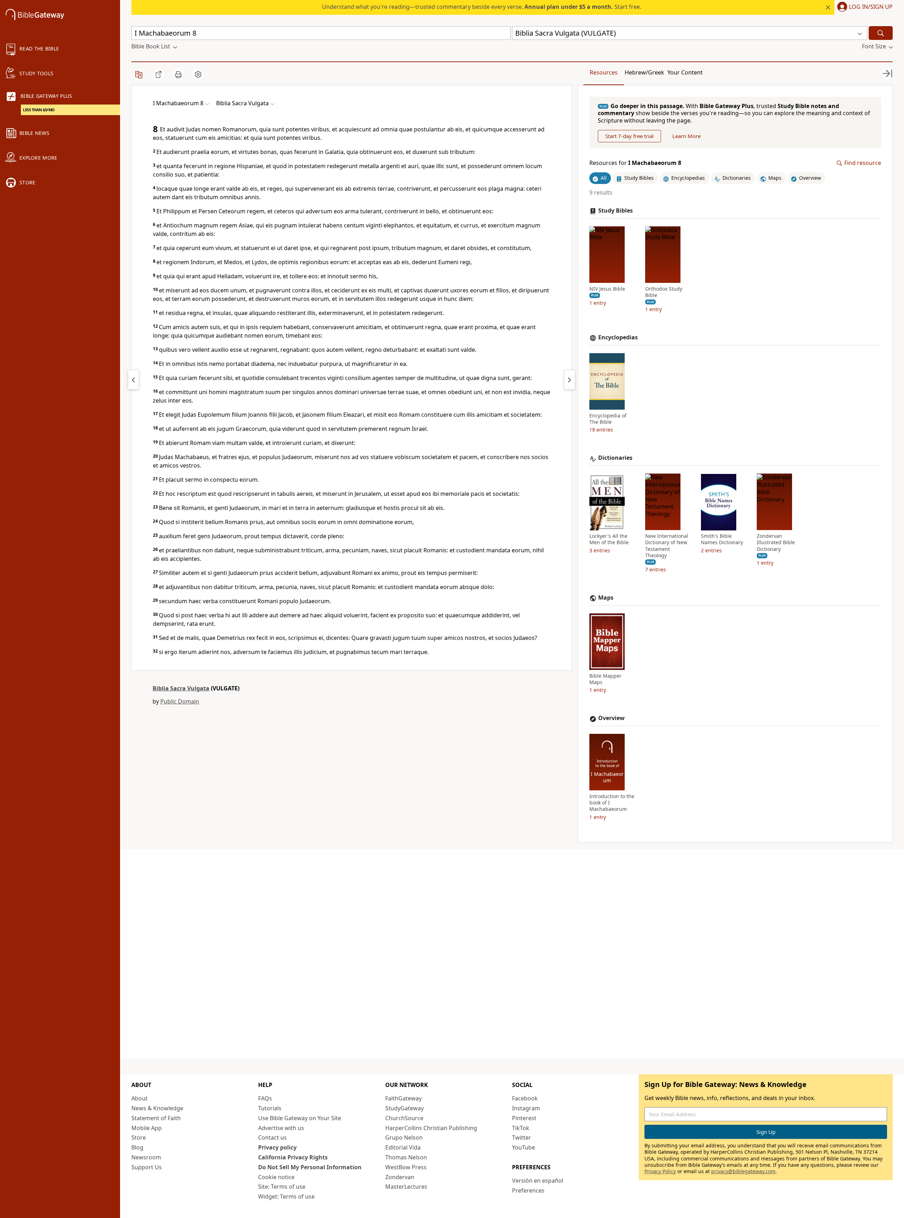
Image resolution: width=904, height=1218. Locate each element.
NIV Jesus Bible (607, 289)
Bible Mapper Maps (605, 679)
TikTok (520, 1128)
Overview (611, 718)
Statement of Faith (156, 1118)
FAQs (265, 1098)
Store (138, 1137)
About (139, 1098)
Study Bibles (615, 210)
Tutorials (269, 1108)
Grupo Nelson (404, 1137)
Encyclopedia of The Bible (607, 418)
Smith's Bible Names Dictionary (722, 539)
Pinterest (524, 1118)
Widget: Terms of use (286, 1196)
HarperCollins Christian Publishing (431, 1128)
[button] (863, 7)
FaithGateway (403, 1098)
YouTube (523, 1147)
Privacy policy (277, 1147)
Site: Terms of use (281, 1186)
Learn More (686, 136)
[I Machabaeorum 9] (569, 380)
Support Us (146, 1167)
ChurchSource (404, 1118)
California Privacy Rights (293, 1157)
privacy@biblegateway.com (743, 1171)
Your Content (685, 72)
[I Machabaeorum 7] (133, 380)
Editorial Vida (403, 1147)
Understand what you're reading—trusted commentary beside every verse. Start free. (481, 7)
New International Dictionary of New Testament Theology (666, 546)
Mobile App (146, 1128)
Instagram (526, 1108)
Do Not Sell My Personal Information (310, 1167)
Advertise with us (281, 1128)
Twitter (521, 1137)
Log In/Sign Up (871, 7)
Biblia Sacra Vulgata (181, 688)
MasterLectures (406, 1186)
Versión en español (537, 1180)
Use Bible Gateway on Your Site (299, 1118)
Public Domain (179, 701)
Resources (604, 72)
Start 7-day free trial (629, 136)
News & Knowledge (157, 1108)
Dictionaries (615, 458)
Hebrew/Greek (644, 72)
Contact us (272, 1137)
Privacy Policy (660, 1171)
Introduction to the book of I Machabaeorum (611, 803)
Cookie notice (276, 1177)
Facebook (525, 1098)
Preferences (528, 1190)
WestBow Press (406, 1167)
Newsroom (146, 1157)
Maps (605, 597)
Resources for (635, 163)
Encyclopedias (618, 337)
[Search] (881, 33)
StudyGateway (404, 1108)
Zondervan (399, 1177)
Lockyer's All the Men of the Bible (609, 539)
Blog (137, 1147)
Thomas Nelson (406, 1157)
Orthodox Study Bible (663, 292)
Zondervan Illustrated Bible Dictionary (776, 542)
